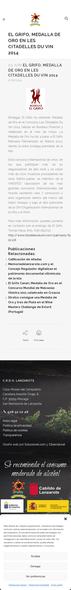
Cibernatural (57, 444)
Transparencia (12, 435)
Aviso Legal (56, 585)
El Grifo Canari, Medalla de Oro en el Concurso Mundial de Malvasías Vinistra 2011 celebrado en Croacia (35, 287)
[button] (65, 519)
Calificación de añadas (25, 259)
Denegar (35, 566)
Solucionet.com (35, 444)
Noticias (16, 80)
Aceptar (35, 556)
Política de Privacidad (39, 585)
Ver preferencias (35, 576)
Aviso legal (10, 421)
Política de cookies (18, 585)
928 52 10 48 (18, 412)
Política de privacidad (17, 425)
